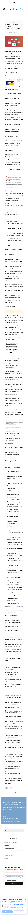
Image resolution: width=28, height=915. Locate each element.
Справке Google (10, 212)
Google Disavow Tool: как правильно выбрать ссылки (14, 26)
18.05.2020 (13, 30)
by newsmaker (13, 32)
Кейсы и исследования (11, 842)
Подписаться (13, 883)
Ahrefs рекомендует (10, 465)
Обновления (8, 852)
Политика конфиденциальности (16, 904)
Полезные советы (10, 855)
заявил (7, 379)
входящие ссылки (10, 649)
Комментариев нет (13, 35)
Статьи (14, 22)
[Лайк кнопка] (6, 788)
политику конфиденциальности (11, 879)
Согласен (7, 912)
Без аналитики (19, 912)
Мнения (7, 845)
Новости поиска (9, 849)
